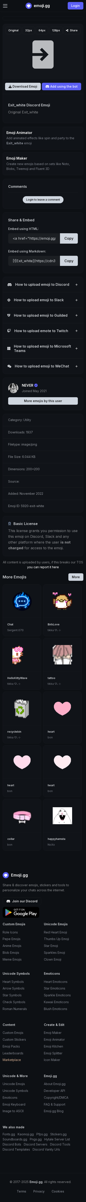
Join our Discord (24, 901)
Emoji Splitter (53, 1053)
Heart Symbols (13, 982)
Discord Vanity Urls (46, 1149)
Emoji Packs (11, 1046)
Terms (21, 1191)
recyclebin (14, 731)
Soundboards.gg (15, 1139)
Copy (68, 238)
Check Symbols (14, 1002)
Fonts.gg (9, 1134)
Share (73, 30)
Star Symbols (12, 995)
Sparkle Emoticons (57, 995)
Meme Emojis (12, 959)
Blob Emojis (11, 952)
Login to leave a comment (43, 199)
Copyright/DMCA (56, 1097)
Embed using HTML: (23, 229)
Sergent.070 (15, 630)
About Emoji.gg (54, 1084)
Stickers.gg (58, 1134)
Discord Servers (35, 1144)
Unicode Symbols (15, 1091)
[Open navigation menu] (5, 6)
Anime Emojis (12, 946)
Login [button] (75, 6)
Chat (10, 624)
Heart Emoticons (55, 982)
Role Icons (10, 932)
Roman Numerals (15, 1009)
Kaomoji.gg (26, 1134)
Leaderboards (13, 1053)
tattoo (51, 678)
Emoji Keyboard (14, 1104)
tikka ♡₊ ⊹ (54, 630)
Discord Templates (16, 1149)
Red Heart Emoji (55, 932)
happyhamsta (56, 839)
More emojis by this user (43, 401)
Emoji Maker (53, 1033)
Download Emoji (24, 86)
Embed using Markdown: (27, 251)
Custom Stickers (14, 1039)
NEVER (27, 385)
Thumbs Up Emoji (56, 939)
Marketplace (12, 1060)
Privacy (39, 1191)
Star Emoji (51, 946)
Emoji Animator (54, 1039)
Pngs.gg (36, 1139)
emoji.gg (41, 5)
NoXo (51, 844)
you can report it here (43, 567)
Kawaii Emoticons (56, 1002)
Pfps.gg (42, 1134)
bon (50, 737)
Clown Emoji (52, 959)
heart (51, 731)
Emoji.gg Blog (54, 1111)
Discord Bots (12, 1144)
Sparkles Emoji (54, 952)
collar (11, 839)
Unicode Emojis (14, 1084)
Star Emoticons (54, 988)
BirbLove (54, 624)
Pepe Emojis (12, 939)
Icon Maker (52, 1060)
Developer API (54, 1091)
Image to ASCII (13, 1111)
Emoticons (10, 1097)
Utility (27, 420)
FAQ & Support (54, 1104)
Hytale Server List (57, 1139)
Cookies (58, 1191)
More (76, 577)
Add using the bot (63, 86)
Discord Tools (60, 1144)
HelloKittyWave (17, 678)
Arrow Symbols (13, 988)
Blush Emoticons (55, 1009)
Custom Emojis (13, 1033)
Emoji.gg (19, 875)
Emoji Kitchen (53, 1046)
